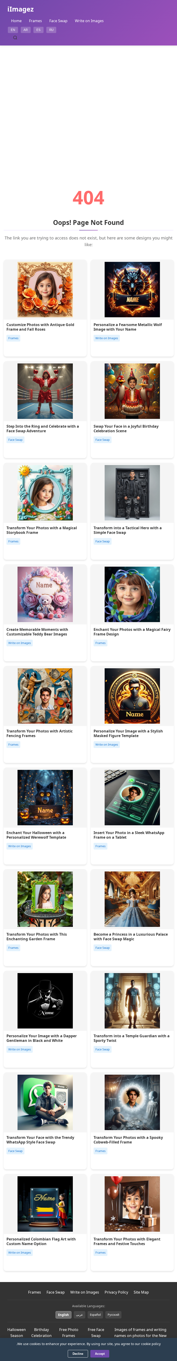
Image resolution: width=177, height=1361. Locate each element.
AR (26, 30)
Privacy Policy (116, 1292)
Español (95, 1315)
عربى (79, 1315)
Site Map (141, 1292)
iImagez (20, 8)
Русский (113, 1315)
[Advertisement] (88, 104)
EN (13, 30)
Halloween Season (16, 1332)
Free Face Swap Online (96, 1335)
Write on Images (89, 20)
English (63, 1315)
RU (51, 30)
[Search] (15, 37)
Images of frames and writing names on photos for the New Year (140, 1335)
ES (38, 30)
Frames (35, 20)
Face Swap (58, 20)
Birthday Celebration (41, 1332)
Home (16, 20)
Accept (100, 1353)
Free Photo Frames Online (68, 1335)
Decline (78, 1353)
